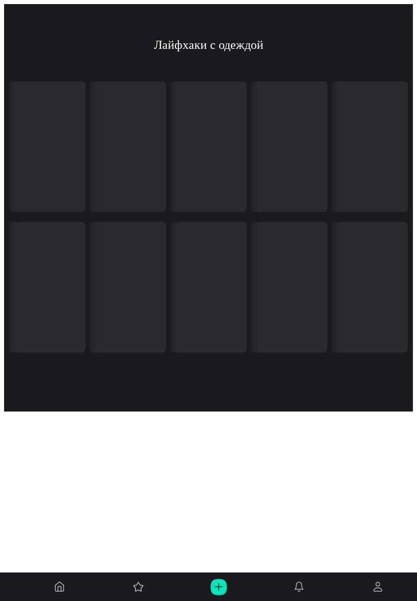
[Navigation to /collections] (138, 587)
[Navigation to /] (59, 587)
